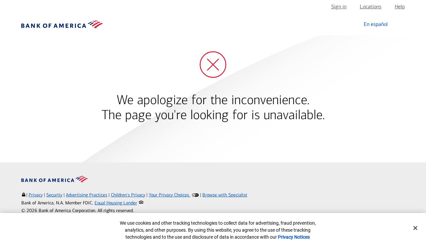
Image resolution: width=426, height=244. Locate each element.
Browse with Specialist (224, 195)
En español (376, 24)
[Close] (415, 228)
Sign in (338, 6)
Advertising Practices (86, 195)
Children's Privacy (128, 195)
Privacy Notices (294, 237)
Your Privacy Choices (169, 195)
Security (54, 195)
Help (400, 6)
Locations (370, 6)
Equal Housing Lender (116, 203)
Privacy (36, 195)
